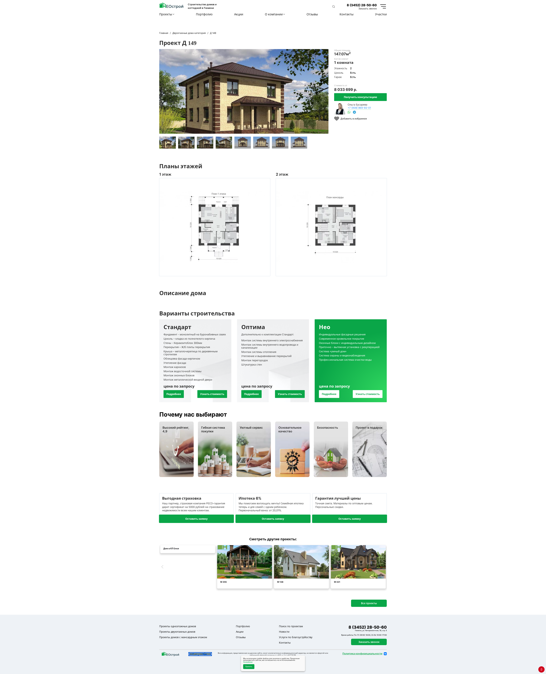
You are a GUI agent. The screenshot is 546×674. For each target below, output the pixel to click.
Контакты (346, 14)
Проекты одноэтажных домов (177, 626)
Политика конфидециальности (362, 653)
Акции (238, 14)
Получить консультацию (360, 97)
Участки (381, 14)
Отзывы (312, 14)
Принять (248, 667)
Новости (284, 631)
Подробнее (173, 394)
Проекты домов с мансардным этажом (183, 637)
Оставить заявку (196, 518)
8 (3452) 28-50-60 (362, 5)
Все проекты (369, 603)
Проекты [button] (165, 14)
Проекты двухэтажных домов (177, 631)
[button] (333, 6)
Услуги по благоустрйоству (295, 637)
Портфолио (204, 14)
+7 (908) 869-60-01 (359, 107)
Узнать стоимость (212, 394)
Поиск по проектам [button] (291, 626)
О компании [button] (274, 14)
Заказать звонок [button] (367, 8)
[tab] (167, 143)
